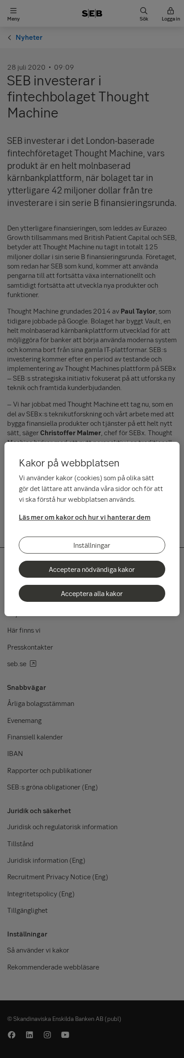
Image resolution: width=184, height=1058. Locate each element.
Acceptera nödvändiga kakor (92, 569)
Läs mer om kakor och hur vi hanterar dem (85, 516)
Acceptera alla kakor (92, 593)
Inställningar (91, 545)
